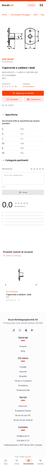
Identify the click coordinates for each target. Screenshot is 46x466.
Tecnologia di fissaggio (20, 15)
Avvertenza (23, 385)
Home (4, 15)
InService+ (23, 406)
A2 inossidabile (28, 86)
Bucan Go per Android (23, 420)
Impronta (23, 371)
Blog (23, 351)
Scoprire (23, 346)
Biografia (23, 376)
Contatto (23, 367)
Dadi (35, 15)
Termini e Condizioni (23, 381)
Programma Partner (23, 411)
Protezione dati (23, 390)
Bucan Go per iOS (23, 415)
